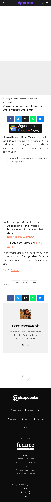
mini (34, 282)
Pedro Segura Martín (10, 99)
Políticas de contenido (25, 474)
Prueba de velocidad (25, 459)
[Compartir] (10, 119)
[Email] (25, 119)
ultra (37, 287)
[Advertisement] (25, 37)
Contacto (26, 466)
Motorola (18, 287)
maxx (25, 282)
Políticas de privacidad (25, 470)
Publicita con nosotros (25, 462)
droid (17, 282)
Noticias (23, 99)
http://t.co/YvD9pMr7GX (20, 237)
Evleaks (15, 269)
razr (28, 287)
